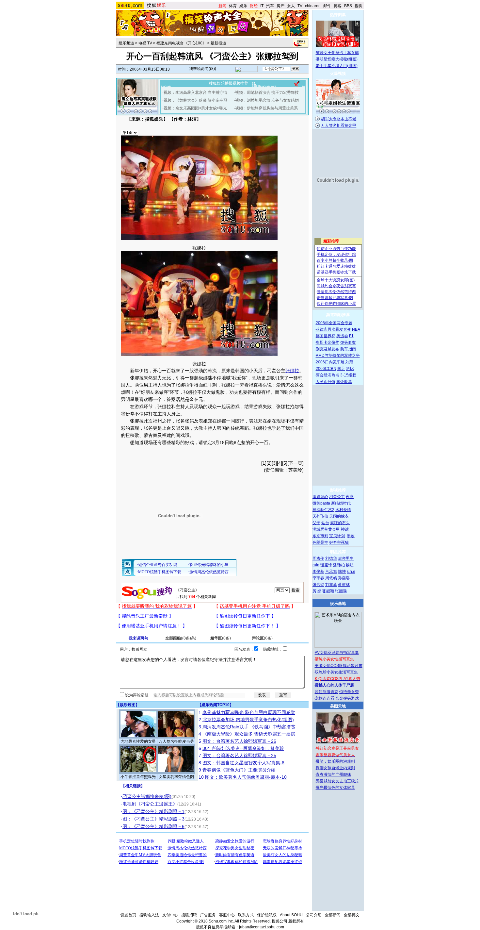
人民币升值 (325, 381)
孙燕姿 (344, 578)
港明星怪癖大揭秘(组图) (337, 59)
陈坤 (342, 571)
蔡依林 (344, 584)
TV (299, 6)
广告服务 (208, 915)
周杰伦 (318, 558)
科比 (350, 368)
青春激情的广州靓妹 (333, 774)
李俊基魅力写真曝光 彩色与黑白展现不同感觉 (248, 712)
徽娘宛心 (320, 496)
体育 (233, 6)
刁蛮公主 (337, 496)
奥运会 (342, 336)
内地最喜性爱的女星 (138, 741)
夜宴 (350, 496)
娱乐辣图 (128, 705)
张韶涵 (341, 591)
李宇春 (318, 578)
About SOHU (291, 915)
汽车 (270, 6)
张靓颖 (328, 591)
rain (315, 565)
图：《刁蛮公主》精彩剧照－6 (153, 826)
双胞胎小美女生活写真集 (336, 672)
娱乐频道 (126, 43)
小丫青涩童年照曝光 (138, 776)
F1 (351, 336)
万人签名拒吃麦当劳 (176, 741)
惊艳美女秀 (349, 691)
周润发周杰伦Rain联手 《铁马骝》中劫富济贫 (249, 726)
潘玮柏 (339, 565)
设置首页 (128, 915)
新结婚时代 (341, 503)
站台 (325, 523)
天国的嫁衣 (339, 516)
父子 (316, 523)
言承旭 (331, 571)
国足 (341, 368)
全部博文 (352, 915)
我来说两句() (202, 68)
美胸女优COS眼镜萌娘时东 (338, 665)
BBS (348, 6)
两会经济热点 (327, 375)
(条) (180, 638)
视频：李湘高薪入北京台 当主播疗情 (195, 92)
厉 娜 (316, 591)
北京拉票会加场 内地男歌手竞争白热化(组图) (248, 719)
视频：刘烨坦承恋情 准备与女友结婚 (267, 100)
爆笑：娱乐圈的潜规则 (335, 761)
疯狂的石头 (340, 523)
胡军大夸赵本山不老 (338, 119)
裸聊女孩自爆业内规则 (335, 768)
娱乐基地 (338, 603)
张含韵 (318, 584)
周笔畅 (331, 578)
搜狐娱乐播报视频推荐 (228, 83)
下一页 (295, 463)
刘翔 (349, 362)
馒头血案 (348, 342)
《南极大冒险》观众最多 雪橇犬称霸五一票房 (248, 734)
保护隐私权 (267, 915)
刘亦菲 (331, 584)
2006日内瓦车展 (330, 362)
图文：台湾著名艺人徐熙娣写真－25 (239, 755)
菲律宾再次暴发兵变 (333, 329)
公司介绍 (314, 915)
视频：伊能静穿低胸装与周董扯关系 (266, 108)
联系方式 (246, 915)
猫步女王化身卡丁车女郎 (337, 52)
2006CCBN (326, 368)
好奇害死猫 (339, 542)
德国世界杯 (325, 336)
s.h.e (351, 571)
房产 (280, 6)
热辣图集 (338, 14)
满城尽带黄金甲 (326, 529)
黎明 (350, 565)
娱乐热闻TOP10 (215, 705)
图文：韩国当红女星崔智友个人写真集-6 (243, 762)
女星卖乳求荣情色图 (176, 776)
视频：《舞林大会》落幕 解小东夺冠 (195, 100)
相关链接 (133, 786)
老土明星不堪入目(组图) (337, 65)
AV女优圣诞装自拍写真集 (337, 652)
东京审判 (320, 536)
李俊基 (318, 571)
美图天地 (338, 706)
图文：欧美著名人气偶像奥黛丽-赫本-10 (246, 777)
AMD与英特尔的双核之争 (338, 355)
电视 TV (145, 43)
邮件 (327, 6)
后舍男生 (346, 558)
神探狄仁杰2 (323, 509)
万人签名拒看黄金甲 (338, 125)
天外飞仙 (320, 516)
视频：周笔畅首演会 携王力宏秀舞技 (267, 92)
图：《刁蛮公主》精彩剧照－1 (153, 811)
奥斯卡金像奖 (327, 342)
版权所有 (296, 921)
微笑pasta (321, 503)
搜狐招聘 (189, 915)
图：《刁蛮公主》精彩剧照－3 (153, 819)
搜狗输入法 (149, 915)
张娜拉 (199, 248)
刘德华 (331, 558)
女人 (291, 6)
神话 (345, 529)
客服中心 (227, 915)
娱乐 (243, 6)
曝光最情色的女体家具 (335, 787)
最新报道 (218, 43)
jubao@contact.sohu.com (261, 927)
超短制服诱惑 (326, 691)
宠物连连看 (324, 698)
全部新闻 (333, 915)
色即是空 (320, 542)
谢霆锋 (326, 565)
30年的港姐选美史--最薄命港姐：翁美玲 (243, 748)
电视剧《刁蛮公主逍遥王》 (149, 803)
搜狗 (358, 6)
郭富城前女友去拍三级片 (337, 781)
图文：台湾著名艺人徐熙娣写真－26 (239, 741)
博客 (338, 6)
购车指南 (348, 349)
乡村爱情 (343, 509)
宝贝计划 (337, 536)
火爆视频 (338, 73)
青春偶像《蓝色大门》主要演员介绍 (239, 769)
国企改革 (344, 381)
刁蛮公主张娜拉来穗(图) (146, 796)
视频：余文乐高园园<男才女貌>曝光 (195, 108)
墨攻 (351, 536)
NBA (356, 329)
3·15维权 (348, 375)
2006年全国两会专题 (334, 323)
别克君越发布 (327, 349)
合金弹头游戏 (347, 698)
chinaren (313, 6)
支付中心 (170, 915)
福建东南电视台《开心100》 (181, 43)
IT (262, 6)
